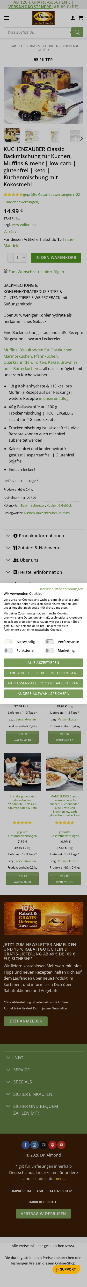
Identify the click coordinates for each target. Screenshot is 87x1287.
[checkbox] (8, 641)
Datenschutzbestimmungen (60, 589)
